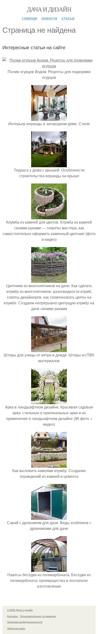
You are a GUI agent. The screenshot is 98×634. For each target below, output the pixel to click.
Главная (29, 18)
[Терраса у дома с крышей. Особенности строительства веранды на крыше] (49, 164)
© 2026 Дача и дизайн (20, 610)
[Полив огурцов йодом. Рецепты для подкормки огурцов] (49, 66)
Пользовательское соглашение (38, 616)
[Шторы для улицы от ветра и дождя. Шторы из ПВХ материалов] (49, 349)
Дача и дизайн (49, 9)
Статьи (68, 18)
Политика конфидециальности (24, 621)
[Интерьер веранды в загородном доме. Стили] (49, 118)
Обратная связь (16, 628)
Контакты (12, 616)
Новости (49, 18)
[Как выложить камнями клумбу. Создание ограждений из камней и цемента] (49, 464)
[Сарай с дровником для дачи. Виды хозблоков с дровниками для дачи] (49, 517)
